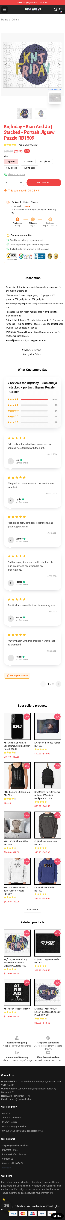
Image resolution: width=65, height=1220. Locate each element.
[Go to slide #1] (24, 113)
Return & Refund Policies (14, 1154)
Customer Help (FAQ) (12, 1163)
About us (6, 1113)
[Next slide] (59, 64)
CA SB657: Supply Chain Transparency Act (22, 1131)
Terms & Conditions (11, 1117)
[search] (55, 9)
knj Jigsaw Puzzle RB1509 (17, 1008)
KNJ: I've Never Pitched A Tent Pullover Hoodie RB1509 (16, 890)
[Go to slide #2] (40, 113)
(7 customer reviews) (28, 145)
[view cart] (60, 9)
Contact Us (7, 1159)
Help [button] (59, 1216)
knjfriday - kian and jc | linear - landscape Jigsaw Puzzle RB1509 (47, 1011)
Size (6, 156)
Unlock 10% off (6, 1206)
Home (4, 19)
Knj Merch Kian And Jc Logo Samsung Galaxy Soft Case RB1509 (17, 745)
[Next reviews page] (58, 684)
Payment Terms (10, 1150)
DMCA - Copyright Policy (14, 1126)
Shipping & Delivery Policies (15, 1145)
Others (15, 19)
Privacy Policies (9, 1122)
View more (33, 910)
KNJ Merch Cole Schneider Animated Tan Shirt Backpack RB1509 (47, 795)
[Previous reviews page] (43, 684)
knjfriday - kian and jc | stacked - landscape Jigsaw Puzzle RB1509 (15, 962)
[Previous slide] (6, 64)
